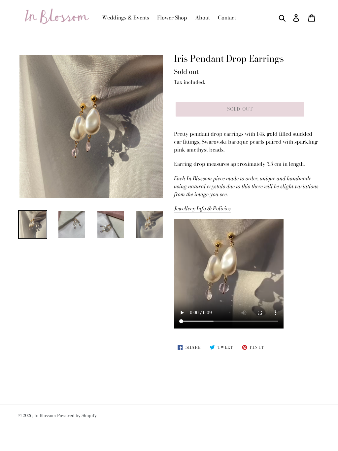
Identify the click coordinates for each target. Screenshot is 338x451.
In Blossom (45, 415)
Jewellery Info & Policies (202, 208)
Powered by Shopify (77, 415)
